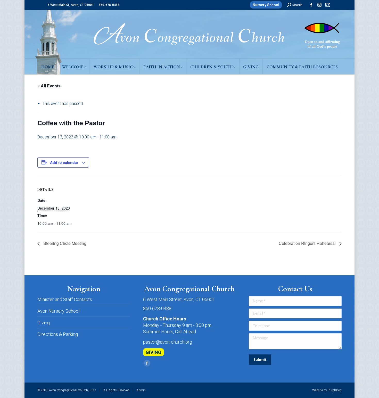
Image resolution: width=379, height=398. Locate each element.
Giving (43, 322)
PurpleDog (335, 390)
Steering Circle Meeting (64, 243)
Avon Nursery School (58, 311)
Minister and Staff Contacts (64, 299)
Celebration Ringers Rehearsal (308, 243)
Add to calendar (64, 162)
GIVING (153, 352)
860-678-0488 (157, 308)
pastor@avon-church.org (167, 342)
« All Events (49, 86)
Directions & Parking (57, 334)
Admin (141, 390)
